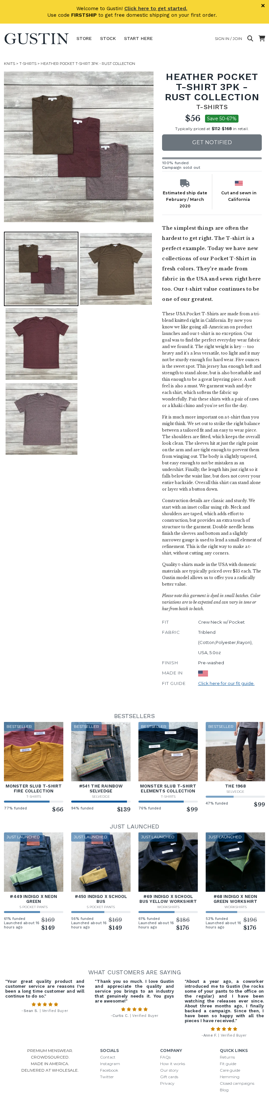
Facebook (109, 1070)
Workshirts (168, 907)
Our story (169, 1070)
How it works (172, 1063)
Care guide (230, 1070)
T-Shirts (27, 63)
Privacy (167, 1083)
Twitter (107, 1076)
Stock (108, 38)
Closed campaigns (237, 1083)
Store (84, 38)
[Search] (250, 38)
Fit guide (228, 1063)
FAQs (165, 1057)
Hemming (229, 1076)
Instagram (110, 1063)
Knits (9, 63)
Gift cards (169, 1076)
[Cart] (262, 38)
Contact (107, 1057)
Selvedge (101, 796)
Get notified (212, 142)
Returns (227, 1057)
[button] (79, 146)
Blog (224, 1089)
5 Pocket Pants (34, 907)
